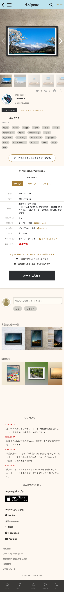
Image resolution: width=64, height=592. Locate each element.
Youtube (12, 538)
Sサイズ (17, 183)
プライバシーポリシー (13, 553)
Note (10, 526)
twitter (11, 515)
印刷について (41, 223)
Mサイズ (32, 183)
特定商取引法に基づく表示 (15, 558)
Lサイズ (47, 183)
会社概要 (7, 563)
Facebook (13, 532)
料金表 (26, 432)
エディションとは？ (49, 238)
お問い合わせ (9, 568)
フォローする (9, 110)
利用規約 (7, 548)
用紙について (45, 228)
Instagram (13, 521)
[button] (60, 41)
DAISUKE (20, 98)
